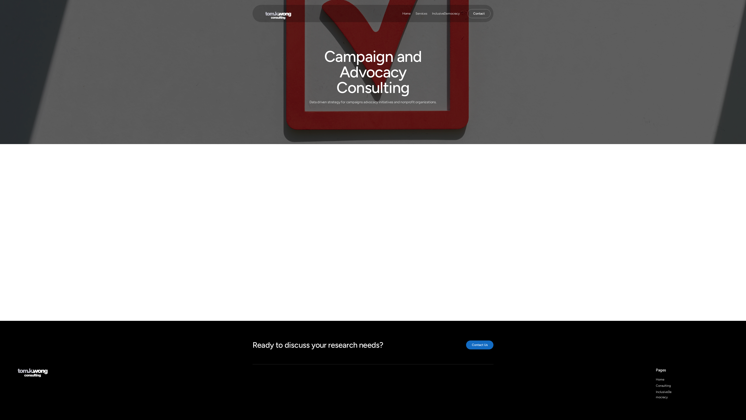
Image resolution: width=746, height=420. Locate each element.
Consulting (663, 386)
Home (406, 13)
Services (421, 13)
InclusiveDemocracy (446, 13)
